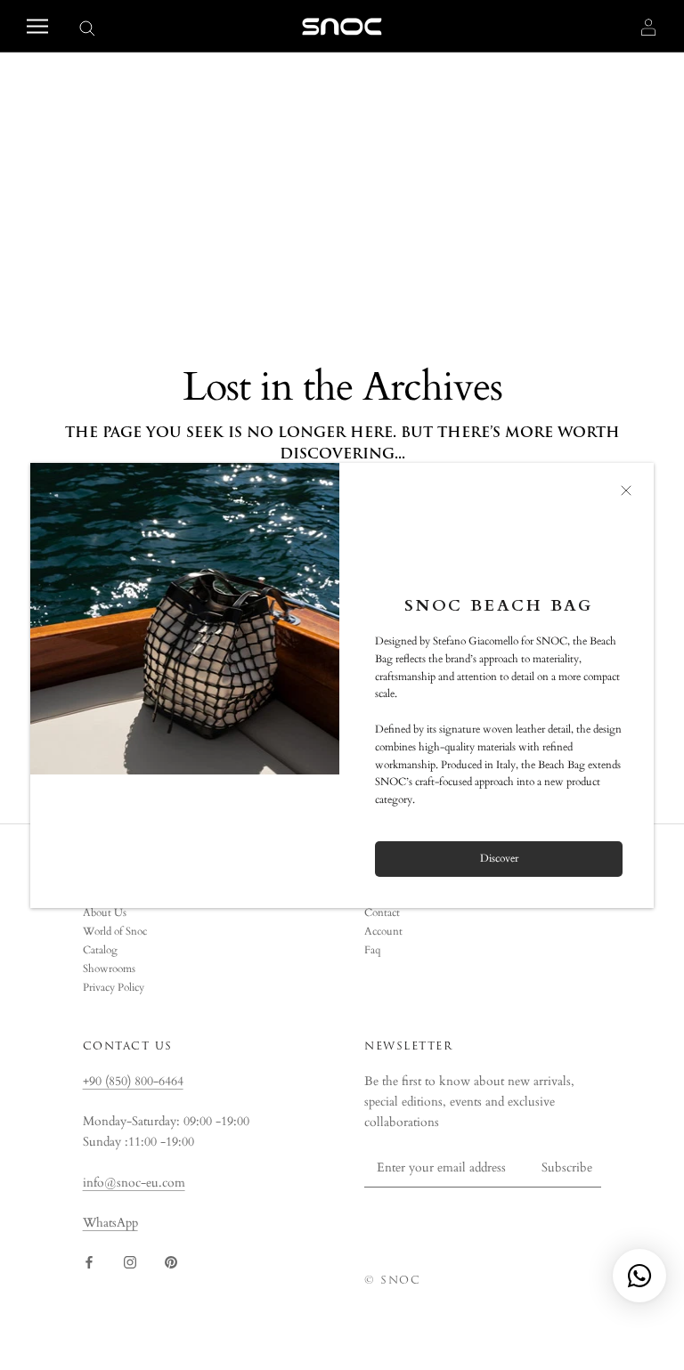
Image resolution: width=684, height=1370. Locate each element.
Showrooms (109, 968)
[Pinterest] (171, 1261)
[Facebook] (89, 1261)
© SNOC (392, 1280)
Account (383, 931)
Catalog (100, 950)
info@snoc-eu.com (134, 1182)
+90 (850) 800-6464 (133, 1081)
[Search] (87, 27)
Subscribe (567, 1167)
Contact (382, 912)
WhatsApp (110, 1222)
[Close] (626, 490)
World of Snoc (115, 931)
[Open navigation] (37, 26)
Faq (372, 950)
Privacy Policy (113, 987)
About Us (104, 912)
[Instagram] (130, 1261)
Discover (499, 858)
